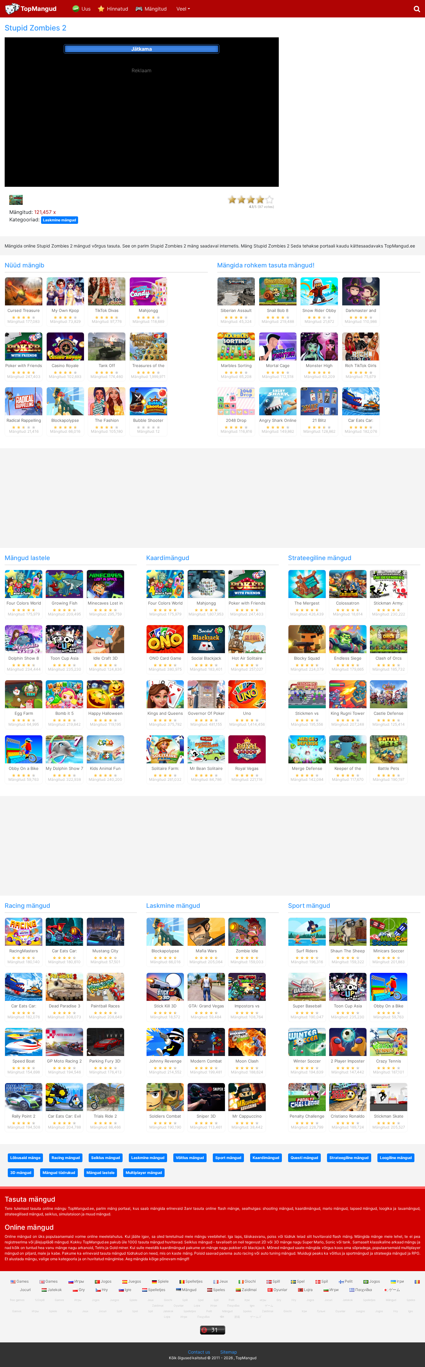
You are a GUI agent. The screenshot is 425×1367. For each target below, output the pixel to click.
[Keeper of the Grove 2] (348, 748)
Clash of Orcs (389, 658)
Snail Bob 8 (277, 310)
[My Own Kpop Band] (65, 290)
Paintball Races (105, 1005)
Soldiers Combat (165, 1116)
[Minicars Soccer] (388, 931)
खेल (222, 1316)
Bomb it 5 (64, 713)
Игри (334, 1289)
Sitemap (228, 1352)
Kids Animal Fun (105, 768)
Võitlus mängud (190, 1157)
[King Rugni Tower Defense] (348, 693)
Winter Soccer (307, 1060)
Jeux (223, 1281)
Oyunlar (280, 1289)
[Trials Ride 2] (105, 1096)
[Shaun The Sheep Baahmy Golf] (348, 931)
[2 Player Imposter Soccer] (348, 1041)
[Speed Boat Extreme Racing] (23, 1041)
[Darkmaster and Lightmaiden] (361, 290)
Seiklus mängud (105, 1157)
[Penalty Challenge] (307, 1096)
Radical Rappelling (24, 420)
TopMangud (39, 8)
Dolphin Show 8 (23, 658)
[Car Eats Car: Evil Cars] (64, 1096)
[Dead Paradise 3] (64, 986)
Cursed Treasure (23, 310)
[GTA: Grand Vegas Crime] (206, 986)
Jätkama (141, 49)
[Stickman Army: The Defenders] (388, 583)
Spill (276, 1281)
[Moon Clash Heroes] (247, 1041)
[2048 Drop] (236, 401)
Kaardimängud (167, 558)
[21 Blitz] (319, 401)
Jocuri (328, 1300)
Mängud (189, 1289)
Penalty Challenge (307, 1116)
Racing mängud (27, 905)
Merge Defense (307, 768)
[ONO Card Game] (165, 638)
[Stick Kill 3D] (165, 986)
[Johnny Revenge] (165, 1041)
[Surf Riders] (307, 931)
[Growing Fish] (64, 583)
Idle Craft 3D (105, 658)
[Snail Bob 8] (278, 290)
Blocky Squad (307, 658)
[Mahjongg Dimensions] (206, 583)
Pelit (348, 1281)
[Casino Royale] (65, 345)
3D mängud (20, 1172)
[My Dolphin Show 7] (64, 748)
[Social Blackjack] (206, 638)
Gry (82, 1289)
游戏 (237, 1316)
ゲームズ (255, 1316)
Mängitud (156, 9)
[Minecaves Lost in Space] (105, 583)
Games (23, 1281)
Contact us (199, 1352)
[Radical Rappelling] (23, 401)
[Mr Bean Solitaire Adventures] (206, 748)
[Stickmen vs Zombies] (307, 693)
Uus (86, 9)
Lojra (308, 1289)
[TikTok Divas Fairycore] (106, 290)
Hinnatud (117, 9)
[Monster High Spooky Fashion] (319, 345)
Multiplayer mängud (144, 1172)
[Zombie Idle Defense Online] (247, 931)
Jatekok (55, 1289)
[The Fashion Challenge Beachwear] (106, 401)
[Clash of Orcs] (388, 638)
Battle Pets (388, 768)
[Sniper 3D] (206, 1096)
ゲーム (394, 1289)
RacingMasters (23, 950)
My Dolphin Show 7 (64, 768)
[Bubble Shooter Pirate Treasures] (148, 401)
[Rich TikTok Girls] (361, 345)
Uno (247, 713)
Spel (301, 1281)
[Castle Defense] (388, 693)
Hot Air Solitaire (247, 658)
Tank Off (107, 365)
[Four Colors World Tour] (23, 583)
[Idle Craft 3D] (105, 638)
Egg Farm (24, 713)
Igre (128, 1289)
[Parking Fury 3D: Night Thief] (105, 1041)
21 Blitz (319, 420)
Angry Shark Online (278, 420)
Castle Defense (389, 713)
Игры (79, 1281)
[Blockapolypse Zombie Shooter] (65, 401)
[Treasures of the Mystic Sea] (148, 345)
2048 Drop (236, 420)
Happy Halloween (105, 713)
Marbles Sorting (236, 365)
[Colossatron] (348, 583)
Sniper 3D (206, 1116)
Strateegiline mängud (320, 558)
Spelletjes (193, 1281)
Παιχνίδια (363, 1289)
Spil (324, 1281)
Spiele (163, 1281)
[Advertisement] (141, 118)
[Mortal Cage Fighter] (278, 345)
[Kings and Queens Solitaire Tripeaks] (165, 693)
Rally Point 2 (23, 1116)
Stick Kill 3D (165, 1005)
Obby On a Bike (24, 768)
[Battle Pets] (388, 748)
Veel (181, 9)
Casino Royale (65, 365)
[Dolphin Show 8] (23, 638)
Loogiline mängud (396, 1157)
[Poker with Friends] (23, 345)
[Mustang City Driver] (105, 931)
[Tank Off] (106, 345)
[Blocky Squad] (307, 638)
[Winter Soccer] (307, 1041)
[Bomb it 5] (64, 693)
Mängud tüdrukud (59, 1172)
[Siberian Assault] (236, 290)
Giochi (250, 1281)
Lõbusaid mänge (25, 1157)
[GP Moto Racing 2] (64, 1041)
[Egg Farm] (23, 693)
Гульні (321, 1311)
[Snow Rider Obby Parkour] (319, 290)
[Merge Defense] (307, 748)
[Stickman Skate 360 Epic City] (388, 1096)
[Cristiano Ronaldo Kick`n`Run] (348, 1096)
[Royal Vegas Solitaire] (247, 748)
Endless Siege (348, 658)
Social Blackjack (206, 658)
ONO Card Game (165, 658)
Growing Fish (64, 603)
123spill (39, 1300)
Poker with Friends (23, 365)
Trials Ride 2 (105, 1116)
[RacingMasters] (23, 931)
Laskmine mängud (59, 220)
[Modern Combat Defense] (206, 1041)
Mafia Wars (206, 950)
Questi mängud (304, 1157)
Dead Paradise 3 (64, 1005)
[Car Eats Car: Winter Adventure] (361, 401)
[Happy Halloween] (105, 693)
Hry (105, 1289)
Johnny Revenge (165, 1060)
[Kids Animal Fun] (105, 748)
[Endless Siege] (348, 638)
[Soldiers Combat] (165, 1096)
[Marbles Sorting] (236, 345)
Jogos (106, 1281)
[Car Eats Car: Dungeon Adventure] (64, 931)
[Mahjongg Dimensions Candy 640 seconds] (148, 290)
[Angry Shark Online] (278, 401)
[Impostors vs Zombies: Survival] (247, 986)
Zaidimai (249, 1289)
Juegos (134, 1281)
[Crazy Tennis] (388, 1041)
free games (17, 1300)
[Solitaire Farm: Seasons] (165, 748)
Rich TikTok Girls (360, 365)
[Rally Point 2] (23, 1096)
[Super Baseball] (307, 986)
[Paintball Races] (105, 986)
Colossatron (347, 603)
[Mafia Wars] (206, 931)
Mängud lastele (27, 558)
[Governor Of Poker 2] (206, 693)
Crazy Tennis (388, 1060)
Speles (219, 1289)
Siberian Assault (236, 310)
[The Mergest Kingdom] (307, 583)
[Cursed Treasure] (23, 290)
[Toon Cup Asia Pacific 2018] (64, 638)
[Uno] (247, 693)
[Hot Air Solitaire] (247, 638)
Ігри (400, 1281)
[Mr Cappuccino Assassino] (247, 1096)
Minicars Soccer (388, 950)
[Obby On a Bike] (23, 748)
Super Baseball (307, 1005)
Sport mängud (309, 905)
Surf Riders (307, 950)
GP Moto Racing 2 (64, 1060)
